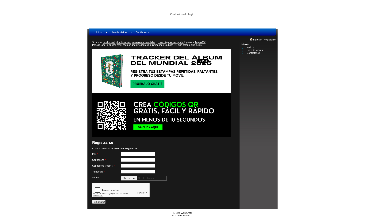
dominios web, (124, 42)
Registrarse (270, 39)
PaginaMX (200, 42)
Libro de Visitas (255, 50)
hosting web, (109, 42)
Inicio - (250, 47)
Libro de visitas (118, 32)
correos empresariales (143, 42)
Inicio (99, 32)
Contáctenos (143, 32)
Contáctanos (253, 53)
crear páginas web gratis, (171, 42)
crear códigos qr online (129, 45)
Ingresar (257, 39)
